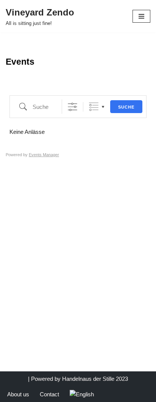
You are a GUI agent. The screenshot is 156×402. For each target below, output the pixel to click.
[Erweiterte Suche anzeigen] (72, 107)
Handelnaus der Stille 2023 (95, 379)
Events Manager (44, 154)
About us (18, 394)
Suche (126, 107)
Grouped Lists (93, 107)
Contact (49, 394)
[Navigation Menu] (141, 16)
